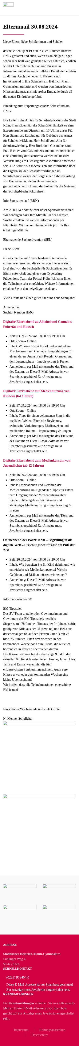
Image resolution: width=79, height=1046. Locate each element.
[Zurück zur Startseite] (8, 7)
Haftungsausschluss (52, 1030)
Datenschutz (39, 1035)
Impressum (21, 1030)
